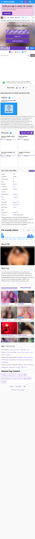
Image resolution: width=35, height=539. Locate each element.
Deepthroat (12, 367)
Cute (11, 350)
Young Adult (23, 350)
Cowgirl (18, 367)
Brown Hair (16, 202)
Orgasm (8, 355)
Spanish (3, 192)
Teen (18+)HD (12, 375)
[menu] (2, 1)
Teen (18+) (16, 350)
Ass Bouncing (20, 360)
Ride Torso (24, 367)
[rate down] (23, 87)
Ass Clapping (4, 362)
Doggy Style (4, 367)
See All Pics (26, 133)
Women (15, 194)
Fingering (30, 365)
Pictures (18, 17)
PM (8, 48)
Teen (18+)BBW (22, 375)
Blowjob (3, 352)
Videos (12, 17)
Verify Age (7, 13)
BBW (2, 210)
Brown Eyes (16, 204)
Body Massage (28, 360)
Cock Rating (4, 360)
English (15, 189)
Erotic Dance (12, 360)
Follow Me (31, 171)
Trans (2, 199)
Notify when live (17, 32)
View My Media (17, 41)
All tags (4, 381)
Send (32, 55)
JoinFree (25, 1)
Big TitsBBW (27, 378)
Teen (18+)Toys (18, 378)
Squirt (25, 365)
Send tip (18, 36)
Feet (8, 352)
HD (28, 350)
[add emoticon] (28, 55)
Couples (15, 197)
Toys (22, 352)
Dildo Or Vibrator (27, 357)
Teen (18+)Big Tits (6, 378)
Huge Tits (15, 212)
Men (2, 197)
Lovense (27, 352)
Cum (31, 352)
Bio (8, 17)
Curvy (14, 207)
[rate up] (16, 87)
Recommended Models (9, 288)
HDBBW (4, 375)
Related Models (25, 288)
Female (15, 184)
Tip (31, 48)
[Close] (33, 18)
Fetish (3, 355)
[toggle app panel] (33, 21)
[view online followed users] (22, 2)
